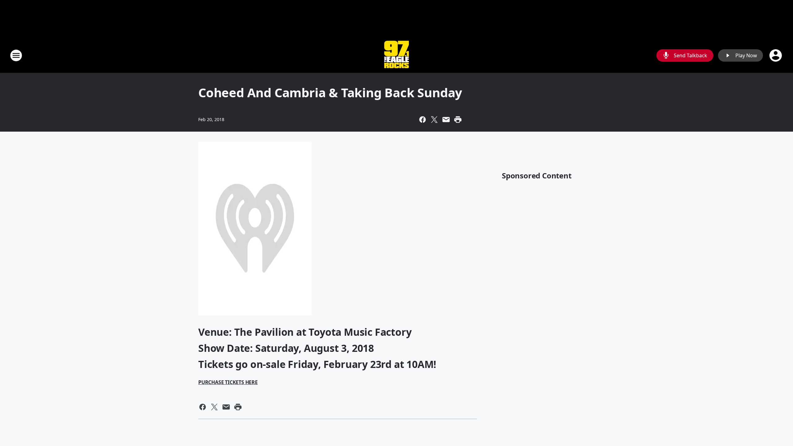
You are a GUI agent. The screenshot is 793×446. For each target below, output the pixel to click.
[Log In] (776, 55)
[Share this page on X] (434, 119)
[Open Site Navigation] (16, 55)
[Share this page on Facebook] (422, 119)
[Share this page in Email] (446, 119)
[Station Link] (396, 55)
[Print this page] (457, 119)
